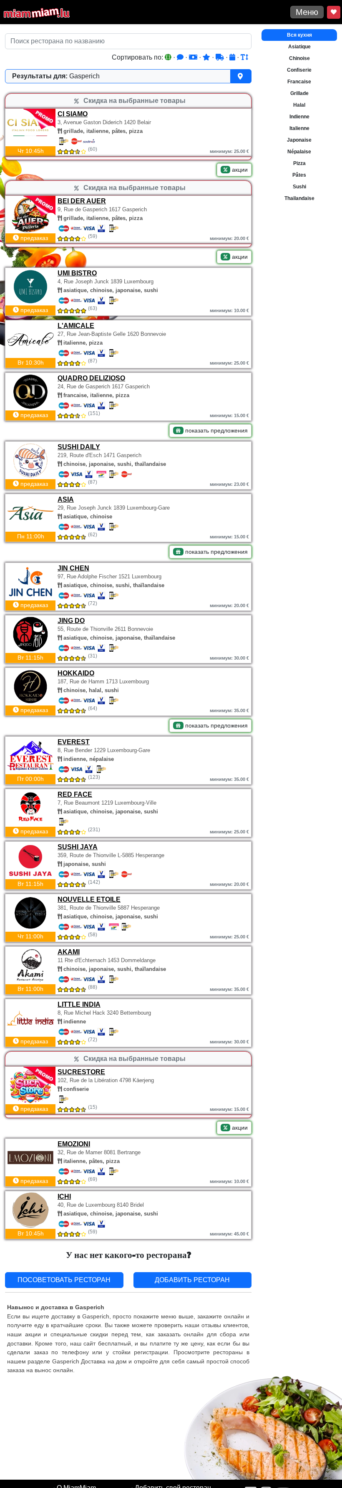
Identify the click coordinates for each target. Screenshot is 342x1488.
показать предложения (216, 430)
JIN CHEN (73, 568)
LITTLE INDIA (79, 1004)
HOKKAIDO (76, 673)
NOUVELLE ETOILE (89, 899)
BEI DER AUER (82, 201)
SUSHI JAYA (78, 846)
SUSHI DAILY (79, 446)
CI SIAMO (73, 114)
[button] (128, 76)
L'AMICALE (76, 325)
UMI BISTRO (77, 273)
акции (239, 169)
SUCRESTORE (81, 1071)
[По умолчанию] (169, 57)
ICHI (64, 1196)
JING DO (71, 620)
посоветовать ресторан (64, 1279)
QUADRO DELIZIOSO (91, 378)
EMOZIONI (74, 1144)
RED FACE (75, 794)
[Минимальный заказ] (194, 57)
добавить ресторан (192, 1279)
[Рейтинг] (207, 57)
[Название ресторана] (244, 57)
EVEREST (74, 741)
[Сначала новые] (233, 57)
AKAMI (69, 951)
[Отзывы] (181, 57)
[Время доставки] (221, 57)
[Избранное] (333, 12)
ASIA (66, 499)
